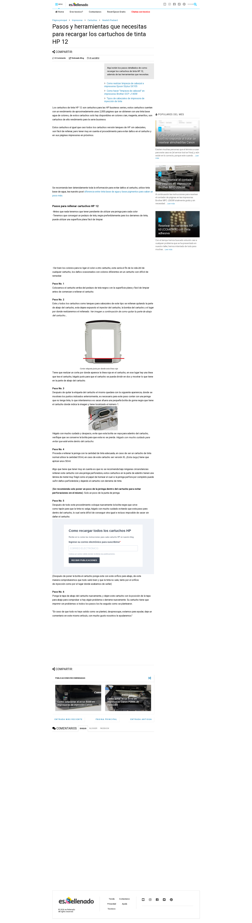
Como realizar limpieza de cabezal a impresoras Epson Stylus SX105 (124, 85)
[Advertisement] (76, 83)
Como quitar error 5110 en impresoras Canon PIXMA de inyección (123, 701)
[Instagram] (169, 4)
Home (61, 12)
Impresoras (77, 20)
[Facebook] (174, 4)
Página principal (59, 20)
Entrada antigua (141, 719)
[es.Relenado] (78, 5)
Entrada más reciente (68, 719)
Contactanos (95, 12)
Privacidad (111, 904)
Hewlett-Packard (110, 20)
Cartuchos (92, 20)
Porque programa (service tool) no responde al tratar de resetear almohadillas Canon (177, 138)
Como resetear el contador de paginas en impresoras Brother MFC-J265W (175, 183)
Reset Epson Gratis (116, 12)
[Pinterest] (184, 4)
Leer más (171, 204)
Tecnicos (112, 909)
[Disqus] (103, 770)
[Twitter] (179, 4)
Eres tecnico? (76, 12)
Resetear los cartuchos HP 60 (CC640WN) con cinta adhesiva (175, 229)
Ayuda (124, 904)
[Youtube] (164, 4)
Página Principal (106, 719)
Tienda (111, 899)
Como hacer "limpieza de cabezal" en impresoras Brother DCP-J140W (124, 92)
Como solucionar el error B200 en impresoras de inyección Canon (76, 703)
